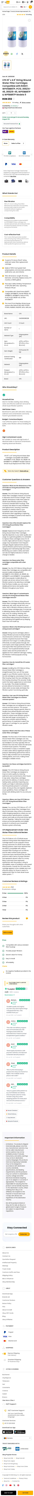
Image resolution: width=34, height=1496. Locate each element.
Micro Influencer (8, 1279)
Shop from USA (8, 1458)
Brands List (6, 1297)
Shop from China (22, 1466)
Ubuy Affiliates (7, 1319)
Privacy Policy (23, 1478)
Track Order (6, 1269)
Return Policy (6, 1303)
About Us (5, 1253)
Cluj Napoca (6, 1378)
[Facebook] (4, 1485)
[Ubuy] (7, 2)
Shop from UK (20, 1458)
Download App (7, 1294)
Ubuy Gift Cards (7, 1313)
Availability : (6, 106)
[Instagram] (7, 1485)
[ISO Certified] (21, 1449)
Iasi (3, 1384)
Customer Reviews (8, 1300)
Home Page (6, 11)
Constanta (6, 1387)
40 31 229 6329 (10, 1423)
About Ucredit (7, 1310)
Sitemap (5, 1266)
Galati (4, 1394)
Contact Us (6, 1256)
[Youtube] (11, 1485)
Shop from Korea (9, 1466)
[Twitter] (15, 1485)
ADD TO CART (8, 1493)
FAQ (3, 1307)
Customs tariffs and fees (11, 1272)
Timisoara (5, 1381)
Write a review (7, 932)
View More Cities (8, 1400)
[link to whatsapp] (12, 54)
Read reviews (9, 995)
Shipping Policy (7, 1275)
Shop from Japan (9, 1461)
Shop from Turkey (9, 1469)
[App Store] (8, 1432)
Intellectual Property (9, 1262)
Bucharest (5, 1375)
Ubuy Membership (8, 1282)
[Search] (30, 7)
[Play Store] (19, 1432)
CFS (3, 15)
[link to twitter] (22, 54)
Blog (3, 1316)
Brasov (4, 1397)
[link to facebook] (17, 54)
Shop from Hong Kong (10, 1464)
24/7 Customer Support (16, 1410)
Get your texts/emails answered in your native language (16, 1415)
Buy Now (13, 176)
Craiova (5, 1391)
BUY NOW (25, 1493)
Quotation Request (8, 1259)
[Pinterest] (19, 1485)
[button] (18, 2)
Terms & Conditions (10, 1478)
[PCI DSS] (6, 1448)
